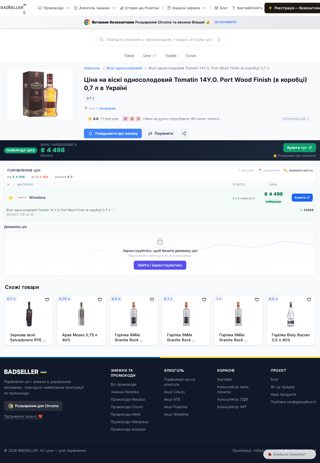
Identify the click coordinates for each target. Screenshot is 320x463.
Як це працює (283, 387)
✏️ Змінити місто (298, 170)
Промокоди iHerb (125, 414)
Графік (171, 55)
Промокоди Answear (128, 429)
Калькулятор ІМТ (231, 407)
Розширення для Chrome (36, 406)
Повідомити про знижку (116, 133)
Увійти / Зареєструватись (160, 265)
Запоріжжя (107, 108)
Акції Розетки (175, 407)
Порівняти (164, 133)
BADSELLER (21, 371)
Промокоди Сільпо (127, 407)
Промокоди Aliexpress (129, 422)
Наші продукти (283, 394)
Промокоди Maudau (128, 399)
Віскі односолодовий (126, 68)
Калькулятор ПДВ (232, 399)
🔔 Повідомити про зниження (294, 155)
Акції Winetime (176, 414)
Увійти (257, 8)
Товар (129, 55)
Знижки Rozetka (125, 392)
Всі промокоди (123, 384)
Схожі (191, 55)
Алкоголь (94, 68)
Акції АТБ (172, 399)
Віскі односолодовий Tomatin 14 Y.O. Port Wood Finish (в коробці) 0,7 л (58, 210)
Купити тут (297, 147)
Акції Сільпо (174, 392)
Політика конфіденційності (293, 402)
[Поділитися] (184, 133)
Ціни (149, 55)
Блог (274, 379)
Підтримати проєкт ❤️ (23, 416)
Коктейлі (224, 379)
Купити (300, 197)
